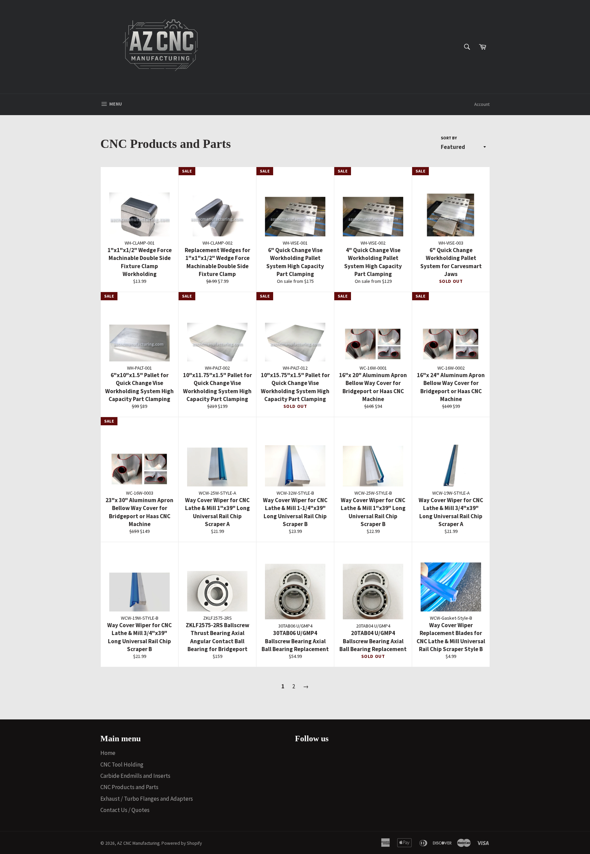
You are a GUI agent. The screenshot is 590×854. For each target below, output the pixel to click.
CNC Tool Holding (121, 764)
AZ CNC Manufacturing (138, 843)
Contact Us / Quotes (125, 810)
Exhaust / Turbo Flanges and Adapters (146, 798)
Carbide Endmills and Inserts (135, 776)
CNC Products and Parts (129, 787)
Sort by (449, 137)
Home (107, 753)
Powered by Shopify (181, 843)
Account (482, 104)
